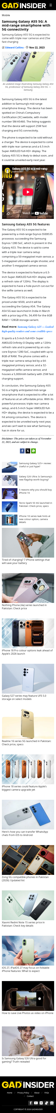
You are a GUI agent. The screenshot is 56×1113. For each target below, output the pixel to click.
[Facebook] (30, 1103)
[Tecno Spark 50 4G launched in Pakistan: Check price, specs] (9, 511)
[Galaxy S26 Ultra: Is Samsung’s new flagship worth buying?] (9, 485)
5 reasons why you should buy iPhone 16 (35, 491)
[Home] (24, 5)
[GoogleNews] (51, 1103)
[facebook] (22, 450)
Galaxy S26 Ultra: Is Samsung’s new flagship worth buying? (35, 478)
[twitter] (28, 450)
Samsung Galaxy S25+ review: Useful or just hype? (35, 465)
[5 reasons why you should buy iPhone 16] (9, 498)
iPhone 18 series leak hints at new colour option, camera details (34, 519)
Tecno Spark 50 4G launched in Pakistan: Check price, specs (35, 504)
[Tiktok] (46, 1103)
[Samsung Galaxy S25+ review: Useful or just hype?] (9, 471)
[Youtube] (36, 1103)
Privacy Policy (23, 1092)
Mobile (6, 15)
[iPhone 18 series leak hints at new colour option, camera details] (9, 524)
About (36, 1092)
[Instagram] (41, 1103)
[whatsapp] (33, 450)
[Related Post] (28, 556)
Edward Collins (14, 47)
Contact (30, 1096)
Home (9, 1092)
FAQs (46, 1092)
